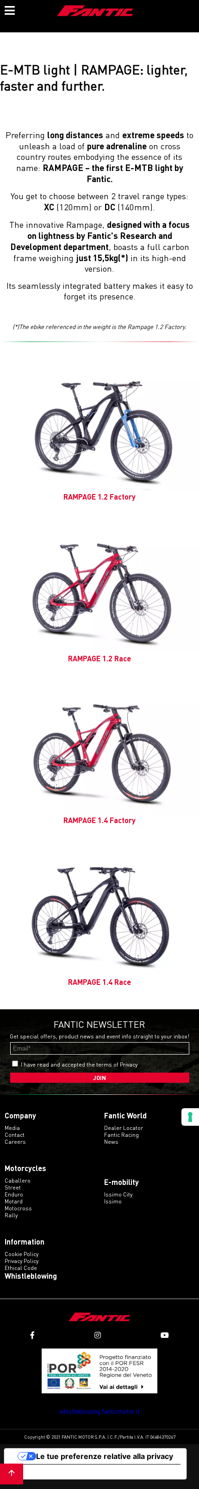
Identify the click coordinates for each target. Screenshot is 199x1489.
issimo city (118, 1194)
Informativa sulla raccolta (57, 1472)
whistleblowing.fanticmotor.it (99, 1411)
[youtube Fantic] (165, 1335)
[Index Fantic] (95, 11)
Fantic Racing (121, 1134)
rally (11, 1215)
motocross (18, 1208)
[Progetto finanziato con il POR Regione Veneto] (99, 1371)
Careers (15, 1141)
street (13, 1187)
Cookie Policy (21, 1254)
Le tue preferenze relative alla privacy (104, 1456)
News (111, 1141)
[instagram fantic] (97, 1335)
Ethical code (21, 1267)
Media (12, 1127)
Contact (15, 1134)
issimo (113, 1201)
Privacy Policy (21, 1260)
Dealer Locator (123, 1127)
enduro (14, 1194)
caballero (18, 1180)
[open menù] (9, 9)
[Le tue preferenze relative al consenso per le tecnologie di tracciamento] (190, 1117)
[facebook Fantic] (32, 1335)
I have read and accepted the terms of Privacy (79, 1064)
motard (14, 1201)
